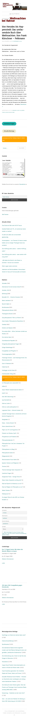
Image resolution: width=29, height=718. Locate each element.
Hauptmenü (15, 14)
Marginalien (5, 419)
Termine (4, 466)
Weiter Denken (6, 490)
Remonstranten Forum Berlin (9, 459)
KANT (3, 393)
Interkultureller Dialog (7, 373)
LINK (3, 563)
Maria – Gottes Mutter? (8, 423)
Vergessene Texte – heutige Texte (11, 476)
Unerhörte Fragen (9, 123)
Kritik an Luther (6, 403)
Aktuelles (4, 283)
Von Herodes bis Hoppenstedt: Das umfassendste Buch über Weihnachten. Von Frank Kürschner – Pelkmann (14, 32)
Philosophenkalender (7, 440)
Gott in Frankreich (6, 363)
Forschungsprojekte (7, 354)
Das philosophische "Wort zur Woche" (11, 317)
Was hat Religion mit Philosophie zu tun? (12, 487)
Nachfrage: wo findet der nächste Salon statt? (14, 635)
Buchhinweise (5, 307)
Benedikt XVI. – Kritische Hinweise (11, 297)
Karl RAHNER (5, 400)
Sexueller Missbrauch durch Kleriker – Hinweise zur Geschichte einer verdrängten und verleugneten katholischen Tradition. (14, 679)
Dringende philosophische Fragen (10, 344)
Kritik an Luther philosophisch (9, 407)
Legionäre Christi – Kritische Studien (11, 410)
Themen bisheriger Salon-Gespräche (11, 470)
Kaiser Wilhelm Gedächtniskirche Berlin (12, 389)
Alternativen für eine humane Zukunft (11, 287)
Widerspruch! (5, 494)
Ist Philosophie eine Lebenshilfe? (10, 383)
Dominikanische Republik (8, 340)
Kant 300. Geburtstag (7, 396)
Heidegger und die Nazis (8, 370)
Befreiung (4, 293)
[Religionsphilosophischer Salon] (14, 9)
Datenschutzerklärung (7, 641)
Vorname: (4, 510)
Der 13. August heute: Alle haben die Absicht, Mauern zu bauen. (12, 550)
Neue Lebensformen (7, 426)
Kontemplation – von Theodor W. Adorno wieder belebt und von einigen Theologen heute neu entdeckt (14, 243)
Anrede (4, 526)
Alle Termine (5, 214)
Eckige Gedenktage (7, 347)
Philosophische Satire (7, 452)
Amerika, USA (5, 290)
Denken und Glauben (18, 110)
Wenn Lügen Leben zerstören (9, 266)
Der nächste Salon (6, 337)
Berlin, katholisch (6, 300)
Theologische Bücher (8, 112)
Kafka (3, 386)
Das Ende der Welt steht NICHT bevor (12, 225)
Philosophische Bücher (8, 310)
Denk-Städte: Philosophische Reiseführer (12, 321)
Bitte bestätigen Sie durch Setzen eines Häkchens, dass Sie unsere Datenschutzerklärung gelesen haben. (14, 533)
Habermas (4, 367)
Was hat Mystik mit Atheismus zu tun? (11, 483)
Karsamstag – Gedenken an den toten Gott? (13, 693)
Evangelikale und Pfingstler (9, 351)
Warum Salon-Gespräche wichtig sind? (11, 480)
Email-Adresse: (5, 521)
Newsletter (22, 184)
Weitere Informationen (8, 559)
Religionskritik (5, 456)
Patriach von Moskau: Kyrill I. (9, 433)
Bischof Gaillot (5, 304)
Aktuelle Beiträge (9, 131)
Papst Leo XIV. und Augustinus (10, 429)
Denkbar (4, 324)
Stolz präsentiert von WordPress (14, 711)
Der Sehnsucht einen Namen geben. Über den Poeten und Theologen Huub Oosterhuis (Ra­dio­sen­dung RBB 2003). (14, 687)
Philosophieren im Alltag (8, 449)
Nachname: (5, 515)
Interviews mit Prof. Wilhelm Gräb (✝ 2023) (13, 138)
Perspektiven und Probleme (9, 436)
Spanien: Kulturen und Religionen (10, 463)
